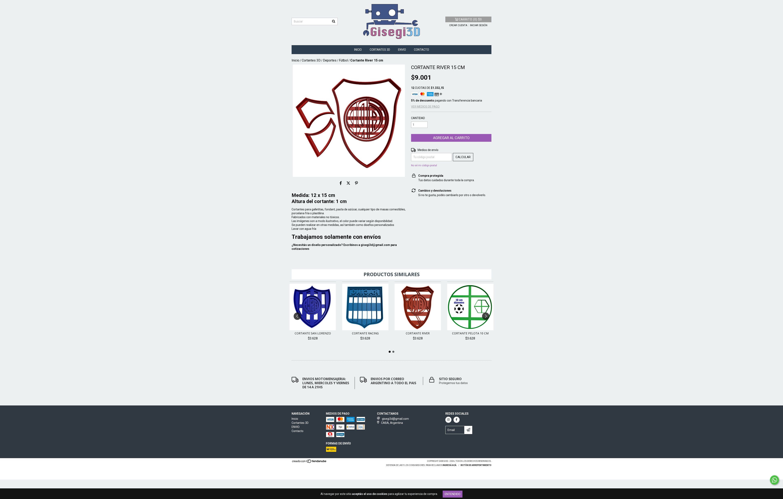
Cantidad (418, 118)
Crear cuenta (458, 25)
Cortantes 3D (380, 49)
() (470, 19)
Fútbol (343, 60)
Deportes (329, 60)
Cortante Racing (365, 333)
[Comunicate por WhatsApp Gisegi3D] (774, 480)
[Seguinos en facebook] (456, 420)
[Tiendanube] (309, 462)
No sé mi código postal (424, 165)
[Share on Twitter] (348, 183)
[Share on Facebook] (341, 183)
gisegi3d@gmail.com (375, 245)
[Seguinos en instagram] (448, 420)
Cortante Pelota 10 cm (470, 333)
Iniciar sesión (478, 25)
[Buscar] (334, 21)
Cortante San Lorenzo (313, 333)
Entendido (452, 494)
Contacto (421, 49)
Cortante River (418, 333)
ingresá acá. (450, 465)
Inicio (358, 49)
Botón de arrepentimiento (476, 465)
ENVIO (402, 49)
